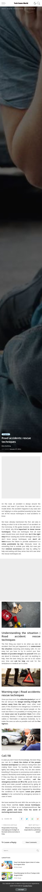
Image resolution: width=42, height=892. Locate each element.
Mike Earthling (6, 446)
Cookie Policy (27, 886)
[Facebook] (21, 819)
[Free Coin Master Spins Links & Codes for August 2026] (7, 865)
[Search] (38, 3)
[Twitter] (27, 819)
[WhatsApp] (32, 819)
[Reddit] (38, 819)
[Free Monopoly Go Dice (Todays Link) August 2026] (7, 876)
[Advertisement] (21, 477)
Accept (21, 889)
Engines (5, 434)
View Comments (31, 842)
